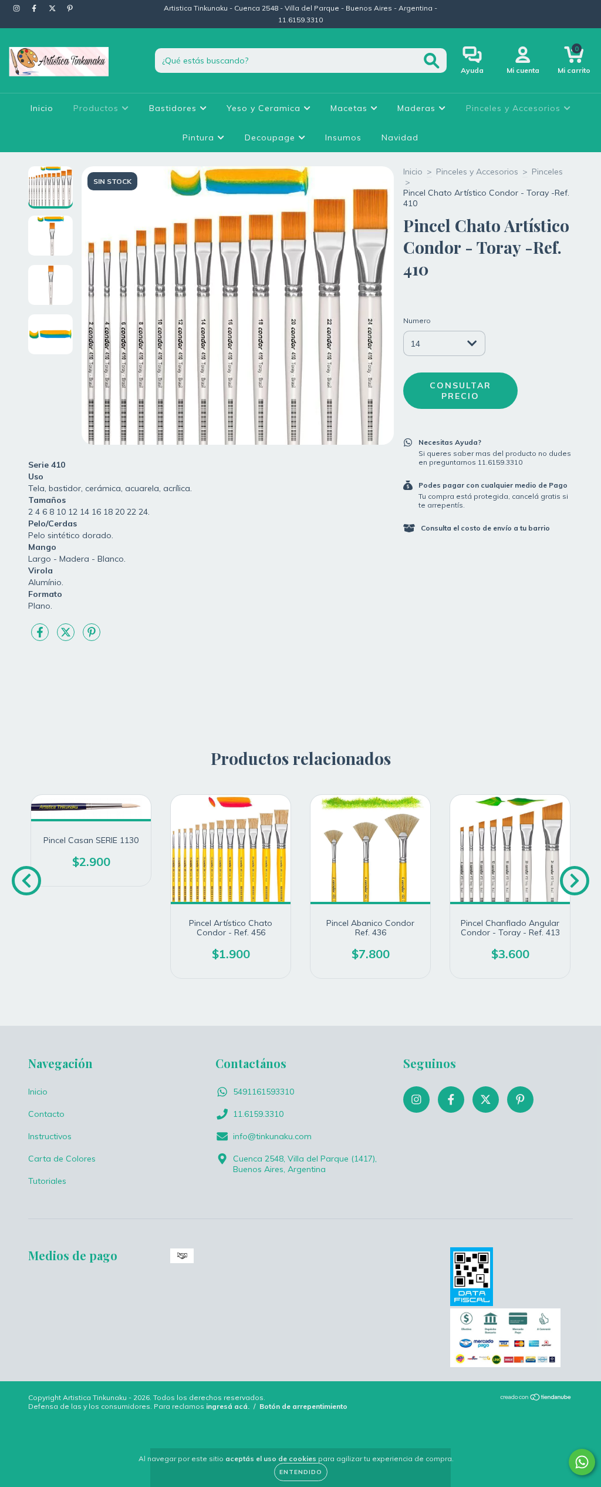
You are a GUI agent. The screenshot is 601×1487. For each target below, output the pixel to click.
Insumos (343, 137)
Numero (417, 320)
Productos (97, 108)
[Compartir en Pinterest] (91, 637)
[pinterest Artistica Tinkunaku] (69, 8)
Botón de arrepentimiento (303, 1406)
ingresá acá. (227, 1406)
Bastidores (174, 108)
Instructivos (50, 1136)
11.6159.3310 (258, 1114)
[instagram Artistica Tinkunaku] (17, 8)
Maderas (417, 108)
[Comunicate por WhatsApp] (582, 1462)
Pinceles (547, 171)
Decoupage (271, 137)
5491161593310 (263, 1091)
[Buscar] (431, 61)
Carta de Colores (62, 1158)
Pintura (200, 137)
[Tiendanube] (536, 1398)
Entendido (300, 1472)
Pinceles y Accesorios (514, 108)
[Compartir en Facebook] (41, 637)
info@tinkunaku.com (272, 1136)
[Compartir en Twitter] (67, 637)
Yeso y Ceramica (265, 108)
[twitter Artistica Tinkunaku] (53, 8)
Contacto (46, 1114)
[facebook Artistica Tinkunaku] (35, 8)
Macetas (350, 108)
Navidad (399, 137)
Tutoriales (47, 1181)
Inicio (42, 108)
